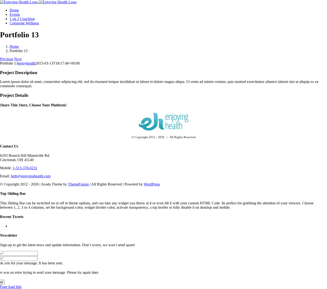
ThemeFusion (78, 184)
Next (18, 59)
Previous (6, 59)
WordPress (152, 184)
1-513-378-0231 (25, 168)
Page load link (11, 287)
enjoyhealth (26, 63)
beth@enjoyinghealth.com (31, 176)
